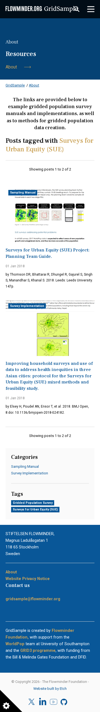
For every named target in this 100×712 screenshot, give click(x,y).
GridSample (15, 85)
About (11, 67)
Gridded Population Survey (32, 503)
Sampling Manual (23, 192)
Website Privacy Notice (28, 578)
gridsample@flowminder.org (33, 599)
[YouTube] (53, 702)
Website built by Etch (50, 688)
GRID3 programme (38, 650)
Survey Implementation (27, 306)
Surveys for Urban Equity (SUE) (35, 509)
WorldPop (15, 644)
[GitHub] (64, 702)
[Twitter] (32, 702)
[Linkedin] (42, 702)
